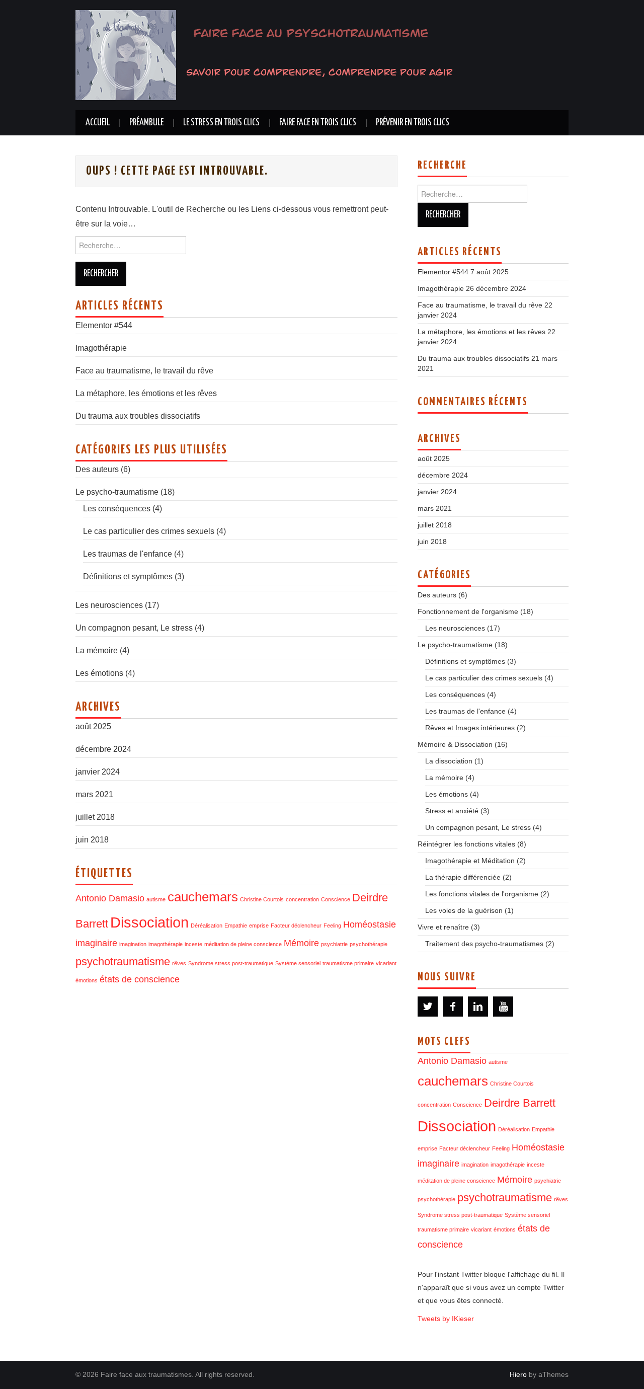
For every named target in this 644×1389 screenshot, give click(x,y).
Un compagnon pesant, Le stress (134, 628)
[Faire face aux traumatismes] (271, 54)
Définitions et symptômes (128, 576)
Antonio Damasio (109, 898)
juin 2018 (92, 839)
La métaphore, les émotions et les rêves (146, 393)
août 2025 (93, 726)
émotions (86, 980)
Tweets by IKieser (446, 1319)
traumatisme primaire (348, 963)
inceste (193, 944)
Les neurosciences (109, 605)
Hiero (518, 1374)
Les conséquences (116, 508)
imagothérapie (165, 944)
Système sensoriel (297, 963)
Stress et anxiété (451, 811)
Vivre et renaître (443, 927)
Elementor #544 (103, 325)
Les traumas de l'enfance (127, 554)
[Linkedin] (478, 1006)
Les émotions (99, 673)
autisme (156, 899)
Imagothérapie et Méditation (470, 861)
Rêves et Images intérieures (470, 728)
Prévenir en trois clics (412, 122)
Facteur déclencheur (296, 925)
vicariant (386, 963)
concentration (302, 899)
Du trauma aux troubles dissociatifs (137, 416)
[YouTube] (503, 1006)
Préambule (146, 122)
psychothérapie (368, 944)
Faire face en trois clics (317, 122)
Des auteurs (97, 469)
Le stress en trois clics (221, 122)
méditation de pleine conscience (243, 944)
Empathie (235, 925)
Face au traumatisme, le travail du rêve (144, 370)
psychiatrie (334, 944)
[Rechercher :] (236, 247)
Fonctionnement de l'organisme (468, 611)
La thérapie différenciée (463, 877)
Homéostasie (369, 924)
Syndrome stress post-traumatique (230, 963)
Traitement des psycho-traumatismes (484, 944)
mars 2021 (94, 794)
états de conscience (140, 979)
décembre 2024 (103, 749)
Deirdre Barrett (519, 1103)
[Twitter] (428, 1006)
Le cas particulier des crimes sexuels (148, 531)
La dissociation (448, 761)
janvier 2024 (97, 771)
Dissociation (149, 922)
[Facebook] (453, 1006)
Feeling (332, 925)
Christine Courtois (262, 899)
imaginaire (96, 943)
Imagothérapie (101, 348)
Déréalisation (206, 925)
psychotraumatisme (122, 961)
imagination (132, 944)
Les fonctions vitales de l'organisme (481, 894)
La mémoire (96, 650)
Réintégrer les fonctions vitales (466, 844)
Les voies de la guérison (464, 910)
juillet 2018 (95, 817)
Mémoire (301, 943)
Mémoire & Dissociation (455, 744)
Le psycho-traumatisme (116, 492)
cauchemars (203, 896)
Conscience (335, 899)
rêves (179, 963)
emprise (259, 925)
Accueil (98, 122)
